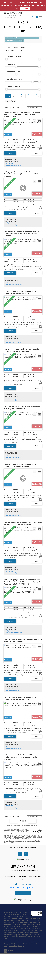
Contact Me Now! (23, 893)
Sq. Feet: (13, 87)
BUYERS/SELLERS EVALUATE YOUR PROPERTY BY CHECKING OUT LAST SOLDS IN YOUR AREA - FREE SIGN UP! (23, 5)
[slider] (6, 59)
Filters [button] (37, 96)
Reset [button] (28, 96)
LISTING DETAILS (10, 153)
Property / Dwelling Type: (15, 47)
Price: (13, 56)
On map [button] (22, 96)
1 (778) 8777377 (9, 163)
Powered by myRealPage (16, 946)
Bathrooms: (12, 72)
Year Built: (13, 79)
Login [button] (10, 101)
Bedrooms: (12, 64)
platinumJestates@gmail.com (13, 165)
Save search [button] (8, 96)
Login (25, 9)
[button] (20, 854)
